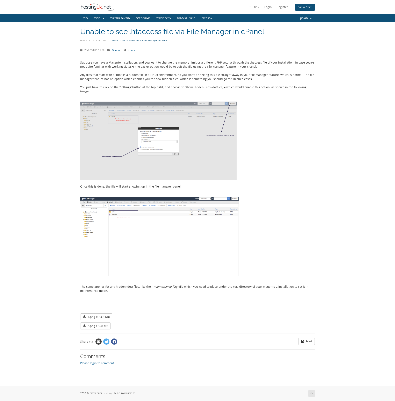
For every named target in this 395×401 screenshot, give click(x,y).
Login (268, 7)
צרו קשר (207, 18)
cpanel (132, 50)
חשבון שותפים (186, 18)
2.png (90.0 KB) (97, 326)
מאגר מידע (143, 18)
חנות (98, 18)
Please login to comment (97, 363)
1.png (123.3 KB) (98, 317)
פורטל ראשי (85, 40)
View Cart (305, 7)
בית (85, 18)
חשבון (305, 18)
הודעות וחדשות (120, 18)
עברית (253, 7)
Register (282, 7)
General (116, 50)
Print (308, 341)
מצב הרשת (163, 18)
